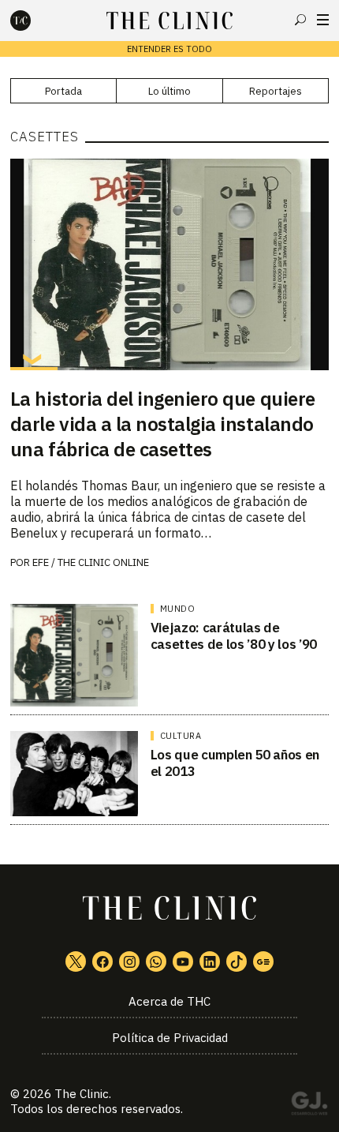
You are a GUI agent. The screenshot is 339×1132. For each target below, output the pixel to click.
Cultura (181, 735)
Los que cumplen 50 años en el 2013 (235, 763)
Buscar (300, 19)
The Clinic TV (183, 961)
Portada (63, 91)
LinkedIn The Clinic (209, 961)
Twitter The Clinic (75, 961)
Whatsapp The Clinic (156, 961)
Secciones (323, 19)
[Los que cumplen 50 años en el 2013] (74, 773)
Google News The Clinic (263, 961)
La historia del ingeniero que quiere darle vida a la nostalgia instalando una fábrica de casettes (162, 424)
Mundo (178, 608)
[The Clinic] (34, 20)
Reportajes (275, 91)
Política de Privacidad (170, 1037)
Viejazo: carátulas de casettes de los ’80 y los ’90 (234, 636)
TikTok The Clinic (236, 961)
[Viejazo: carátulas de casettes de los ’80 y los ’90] (74, 655)
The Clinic (81, 1093)
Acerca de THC (169, 1001)
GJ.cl (309, 1106)
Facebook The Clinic (102, 961)
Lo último (169, 91)
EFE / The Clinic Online (90, 562)
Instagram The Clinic (129, 961)
